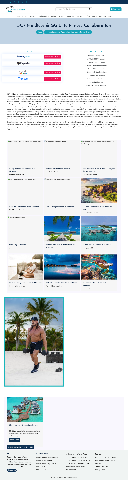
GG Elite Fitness (110, 112)
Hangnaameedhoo (72, 470)
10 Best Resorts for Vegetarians (47, 457)
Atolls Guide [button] (43, 16)
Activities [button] (70, 16)
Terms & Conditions (101, 466)
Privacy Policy (100, 470)
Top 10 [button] (24, 16)
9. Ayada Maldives (96, 82)
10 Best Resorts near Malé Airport (78, 463)
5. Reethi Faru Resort (96, 69)
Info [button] (87, 16)
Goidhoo (98, 454)
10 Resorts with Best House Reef (77, 457)
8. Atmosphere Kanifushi (96, 79)
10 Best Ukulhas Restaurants (46, 467)
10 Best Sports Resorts (44, 460)
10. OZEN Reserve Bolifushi (96, 85)
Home (18, 16)
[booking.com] (23, 56)
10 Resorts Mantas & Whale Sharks (78, 460)
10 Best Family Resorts (44, 470)
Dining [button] (80, 16)
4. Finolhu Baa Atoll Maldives (96, 66)
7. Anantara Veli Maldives (96, 75)
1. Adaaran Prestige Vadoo (96, 56)
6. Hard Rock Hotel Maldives (96, 72)
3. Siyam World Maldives (96, 62)
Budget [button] (53, 16)
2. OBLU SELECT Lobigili (96, 59)
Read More (14, 440)
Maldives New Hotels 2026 (75, 466)
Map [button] (94, 16)
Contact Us (12, 470)
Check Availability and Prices (20, 447)
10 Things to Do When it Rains (76, 454)
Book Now (116, 9)
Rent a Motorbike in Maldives (105, 457)
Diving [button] (61, 16)
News (110, 16)
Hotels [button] (33, 16)
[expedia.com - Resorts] (23, 63)
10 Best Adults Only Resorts (46, 464)
